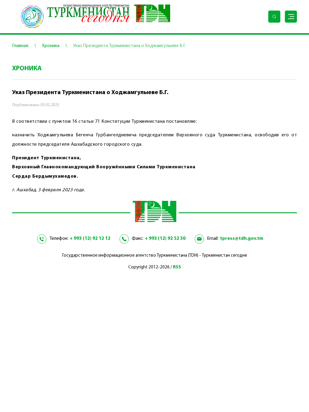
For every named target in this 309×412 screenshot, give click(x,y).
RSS (177, 267)
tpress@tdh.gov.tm (241, 238)
